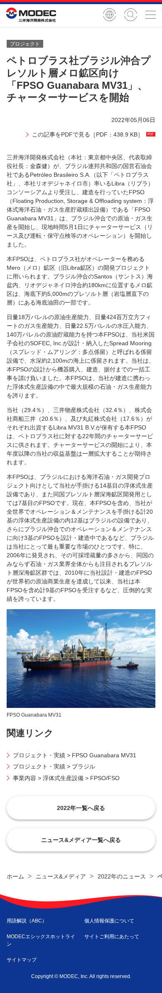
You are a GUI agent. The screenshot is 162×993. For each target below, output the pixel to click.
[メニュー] (150, 14)
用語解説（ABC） (27, 921)
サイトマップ (22, 960)
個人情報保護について (109, 921)
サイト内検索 (131, 15)
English (109, 15)
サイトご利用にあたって (111, 936)
